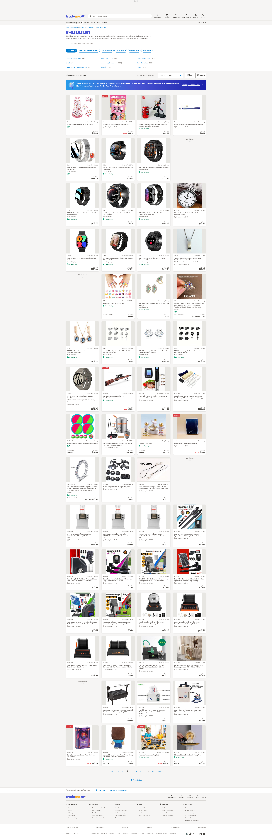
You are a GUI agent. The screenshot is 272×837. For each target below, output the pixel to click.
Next (160, 771)
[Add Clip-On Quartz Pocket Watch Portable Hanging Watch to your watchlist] (203, 186)
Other (141, 67)
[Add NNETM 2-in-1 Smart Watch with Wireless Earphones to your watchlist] (96, 141)
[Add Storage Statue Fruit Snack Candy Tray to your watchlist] (203, 728)
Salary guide (142, 818)
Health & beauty (109, 58)
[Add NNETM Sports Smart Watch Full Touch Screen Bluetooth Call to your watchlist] (167, 186)
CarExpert (149, 827)
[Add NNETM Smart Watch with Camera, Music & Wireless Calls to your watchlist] (132, 232)
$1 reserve (71, 815)
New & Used (120, 51)
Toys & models (145, 63)
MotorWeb (125, 827)
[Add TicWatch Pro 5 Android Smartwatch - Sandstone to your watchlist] (96, 370)
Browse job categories (145, 808)
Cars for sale (119, 808)
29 (153, 771)
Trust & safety (189, 813)
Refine (71, 51)
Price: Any (146, 51)
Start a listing (172, 797)
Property (95, 804)
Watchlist (181, 797)
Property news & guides (99, 808)
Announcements (190, 810)
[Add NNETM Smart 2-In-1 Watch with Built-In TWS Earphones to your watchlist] (96, 232)
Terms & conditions (147, 834)
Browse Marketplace (73, 23)
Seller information (190, 818)
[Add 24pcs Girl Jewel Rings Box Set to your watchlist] (132, 277)
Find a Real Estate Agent (99, 818)
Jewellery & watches (111, 63)
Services (165, 804)
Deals (93, 23)
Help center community (192, 820)
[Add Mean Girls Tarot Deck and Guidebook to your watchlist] (132, 98)
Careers (111, 834)
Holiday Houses (175, 827)
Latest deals (72, 808)
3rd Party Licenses (190, 815)
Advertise (125, 834)
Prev (112, 771)
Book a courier (102, 23)
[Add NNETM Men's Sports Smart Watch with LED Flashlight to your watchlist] (132, 141)
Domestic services (167, 810)
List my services (166, 818)
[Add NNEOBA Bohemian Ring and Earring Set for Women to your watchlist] (167, 277)
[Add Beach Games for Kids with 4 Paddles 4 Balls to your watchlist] (96, 417)
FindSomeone (202, 827)
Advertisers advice (144, 815)
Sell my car (118, 818)
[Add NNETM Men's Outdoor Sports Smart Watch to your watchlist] (167, 141)
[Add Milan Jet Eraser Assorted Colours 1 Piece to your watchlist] (203, 98)
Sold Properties (96, 810)
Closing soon (72, 813)
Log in (203, 17)
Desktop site (95, 834)
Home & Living (72, 818)
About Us (104, 834)
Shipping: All (133, 51)
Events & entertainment (169, 813)
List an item (202, 23)
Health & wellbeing (167, 815)
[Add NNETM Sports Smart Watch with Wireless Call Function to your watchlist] (132, 186)
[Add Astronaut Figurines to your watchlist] (167, 417)
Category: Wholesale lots (88, 51)
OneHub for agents (97, 815)
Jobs (140, 804)
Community (189, 804)
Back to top (137, 780)
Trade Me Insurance (72, 827)
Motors (117, 804)
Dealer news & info (120, 815)
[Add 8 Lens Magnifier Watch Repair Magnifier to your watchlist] (132, 460)
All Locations (106, 51)
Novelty (106, 67)
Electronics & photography (78, 67)
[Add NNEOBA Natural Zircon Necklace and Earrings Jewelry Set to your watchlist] (96, 324)
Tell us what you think (120, 790)
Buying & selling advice (122, 813)
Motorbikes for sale (121, 810)
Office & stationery (146, 58)
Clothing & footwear (75, 58)
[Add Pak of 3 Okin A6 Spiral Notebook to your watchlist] (203, 417)
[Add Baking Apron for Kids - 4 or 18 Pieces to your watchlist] (96, 98)
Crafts (70, 63)
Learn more (102, 790)
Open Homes (96, 813)
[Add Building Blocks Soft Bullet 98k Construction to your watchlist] (132, 370)
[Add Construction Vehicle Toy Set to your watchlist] (167, 728)
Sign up (195, 17)
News (118, 834)
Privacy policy (135, 834)
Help (186, 808)
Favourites (190, 797)
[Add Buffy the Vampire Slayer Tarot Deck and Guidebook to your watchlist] (96, 728)
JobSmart (141, 813)
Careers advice (143, 810)
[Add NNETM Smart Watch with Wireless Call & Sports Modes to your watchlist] (96, 186)
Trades (164, 808)
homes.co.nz (99, 827)
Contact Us (172, 834)
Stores (86, 23)
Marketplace (72, 804)
